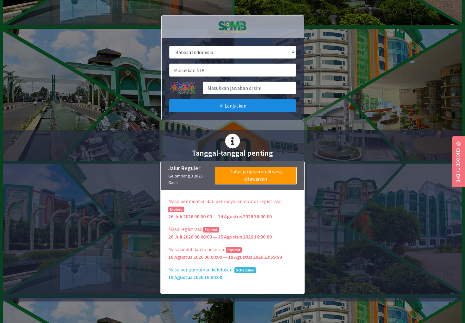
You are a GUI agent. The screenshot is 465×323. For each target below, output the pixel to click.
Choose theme (458, 164)
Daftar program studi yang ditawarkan (255, 175)
